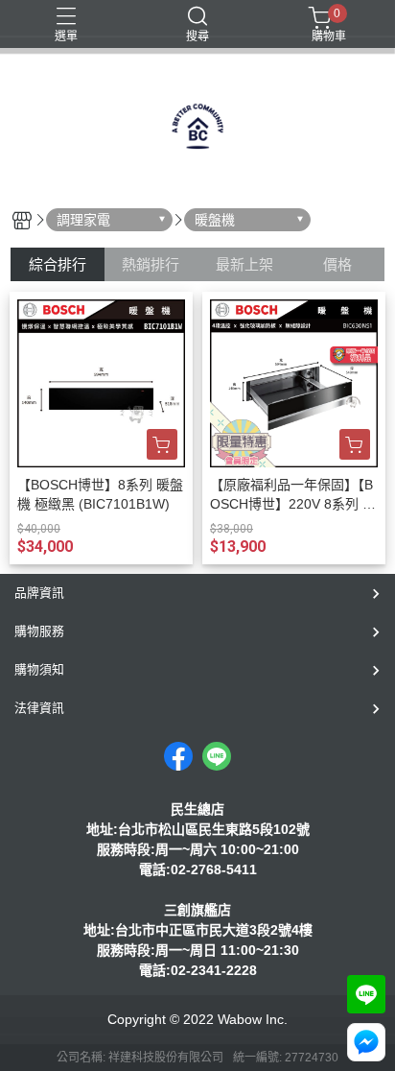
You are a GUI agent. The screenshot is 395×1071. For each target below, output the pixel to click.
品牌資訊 (39, 592)
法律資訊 (39, 708)
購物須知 (39, 669)
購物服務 (39, 631)
